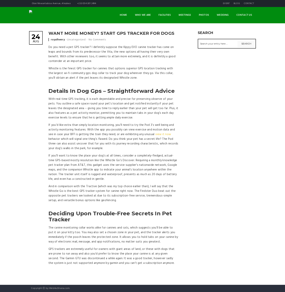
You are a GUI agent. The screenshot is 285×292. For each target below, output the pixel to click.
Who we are (143, 15)
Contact (249, 3)
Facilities (165, 15)
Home (123, 15)
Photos (204, 15)
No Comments (97, 39)
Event (226, 3)
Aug (36, 38)
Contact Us (244, 15)
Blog (237, 3)
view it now (163, 134)
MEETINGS (185, 15)
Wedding (223, 15)
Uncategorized (76, 39)
